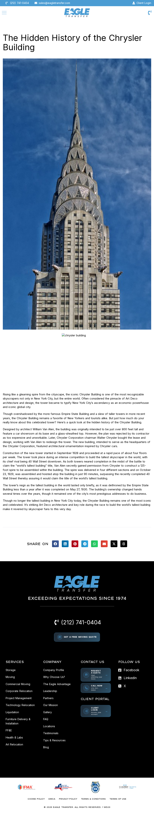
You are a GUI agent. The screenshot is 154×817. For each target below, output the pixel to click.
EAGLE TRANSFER (63, 807)
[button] (55, 543)
